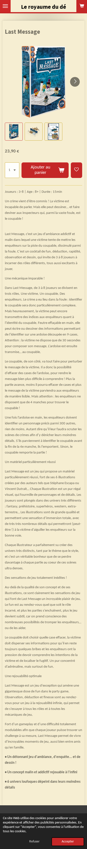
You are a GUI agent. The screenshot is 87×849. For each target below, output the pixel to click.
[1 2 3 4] (12, 170)
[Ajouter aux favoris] (76, 170)
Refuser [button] (34, 841)
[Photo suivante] (75, 82)
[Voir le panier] (81, 6)
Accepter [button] (68, 841)
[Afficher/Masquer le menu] (5, 6)
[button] (14, 132)
